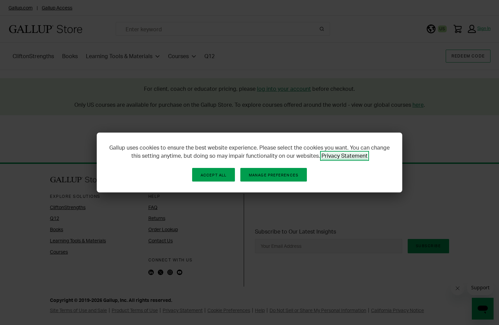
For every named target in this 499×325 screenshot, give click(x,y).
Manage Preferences (273, 175)
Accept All (213, 175)
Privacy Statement (344, 155)
